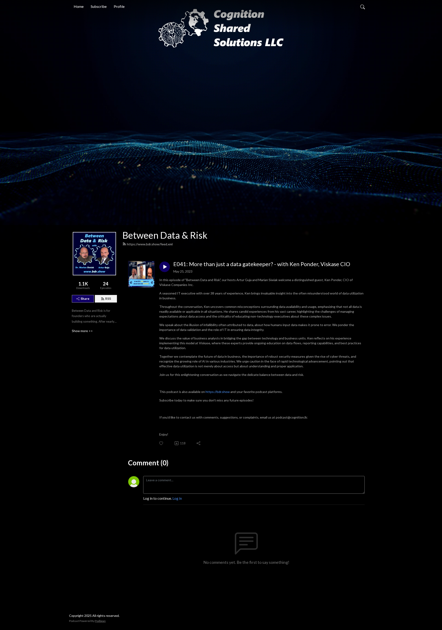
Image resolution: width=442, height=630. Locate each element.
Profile (119, 6)
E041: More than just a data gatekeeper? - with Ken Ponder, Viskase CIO (261, 264)
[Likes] (161, 443)
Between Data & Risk (164, 235)
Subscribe (99, 6)
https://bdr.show (218, 392)
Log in (177, 498)
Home (79, 6)
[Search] (362, 6)
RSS (108, 298)
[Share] (198, 443)
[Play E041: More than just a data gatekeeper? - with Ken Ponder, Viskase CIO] (164, 267)
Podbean (100, 621)
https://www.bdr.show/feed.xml (150, 244)
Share (85, 298)
